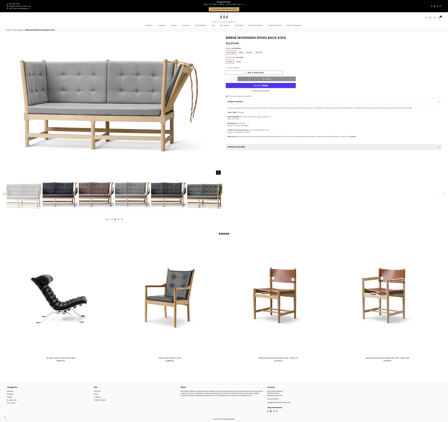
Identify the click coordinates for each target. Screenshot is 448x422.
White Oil (259, 52)
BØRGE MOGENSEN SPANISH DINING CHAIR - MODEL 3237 (278, 358)
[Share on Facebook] (112, 219)
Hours (96, 394)
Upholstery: (234, 57)
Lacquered (231, 52)
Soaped (249, 52)
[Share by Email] (122, 219)
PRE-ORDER (224, 25)
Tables (174, 25)
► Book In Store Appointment (224, 9)
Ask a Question (256, 72)
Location (97, 397)
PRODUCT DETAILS (235, 102)
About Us (97, 391)
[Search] (426, 17)
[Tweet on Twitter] (115, 219)
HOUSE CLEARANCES (294, 25)
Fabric (238, 62)
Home (8, 30)
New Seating (18, 30)
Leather (230, 62)
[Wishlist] (434, 17)
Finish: (233, 48)
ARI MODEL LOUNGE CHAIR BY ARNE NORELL (61, 358)
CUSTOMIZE (239, 25)
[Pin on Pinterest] (119, 219)
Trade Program (100, 400)
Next (220, 106)
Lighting (185, 25)
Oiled (241, 52)
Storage (161, 25)
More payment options (261, 91)
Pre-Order (11, 403)
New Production (255, 25)
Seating (148, 25)
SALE (213, 25)
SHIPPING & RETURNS (236, 147)
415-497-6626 (272, 399)
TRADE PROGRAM (274, 25)
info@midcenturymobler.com (20, 6)
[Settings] (430, 17)
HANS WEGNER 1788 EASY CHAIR (169, 358)
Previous (8, 106)
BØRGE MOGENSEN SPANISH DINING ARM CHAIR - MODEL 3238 (387, 358)
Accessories (200, 25)
